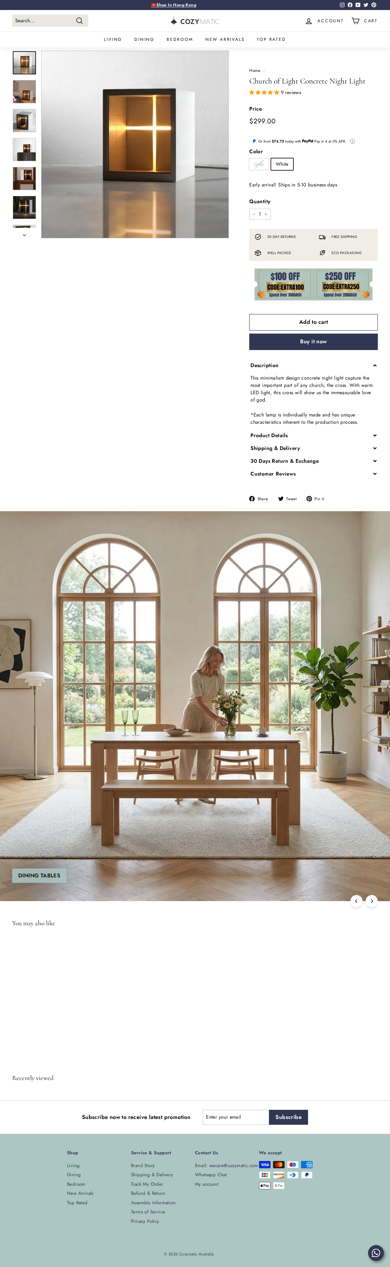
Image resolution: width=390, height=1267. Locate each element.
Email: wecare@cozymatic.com (226, 1165)
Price (255, 108)
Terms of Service (148, 1212)
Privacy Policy (145, 1221)
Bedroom (180, 39)
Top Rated (271, 39)
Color (256, 151)
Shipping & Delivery (152, 1174)
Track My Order (147, 1184)
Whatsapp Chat (211, 1174)
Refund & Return (148, 1193)
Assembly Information (153, 1202)
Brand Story (143, 1165)
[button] (265, 92)
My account (206, 1184)
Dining (144, 39)
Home (255, 70)
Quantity (259, 201)
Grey (259, 164)
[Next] (24, 233)
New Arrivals (225, 39)
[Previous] (356, 901)
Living (113, 39)
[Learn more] (352, 141)
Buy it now (313, 341)
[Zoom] (135, 144)
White (282, 164)
